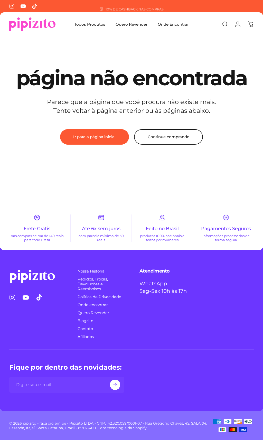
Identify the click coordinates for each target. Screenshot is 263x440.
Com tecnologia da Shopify (122, 428)
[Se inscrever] (115, 385)
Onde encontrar (93, 304)
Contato (85, 328)
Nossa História (91, 271)
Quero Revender (93, 312)
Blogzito (85, 320)
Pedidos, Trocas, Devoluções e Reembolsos (93, 284)
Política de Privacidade (99, 296)
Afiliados (86, 336)
